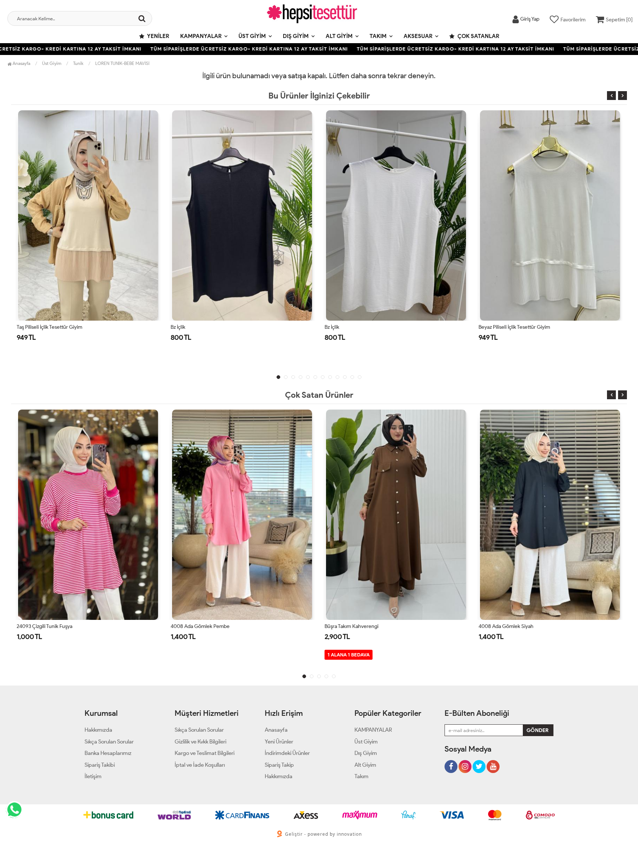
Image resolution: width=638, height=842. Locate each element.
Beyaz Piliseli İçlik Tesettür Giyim (514, 327)
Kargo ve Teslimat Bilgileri (204, 753)
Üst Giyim (252, 36)
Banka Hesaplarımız (108, 753)
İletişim (93, 776)
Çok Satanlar (477, 36)
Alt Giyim (339, 36)
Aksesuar (418, 36)
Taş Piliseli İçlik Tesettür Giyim (49, 327)
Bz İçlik (178, 327)
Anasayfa (20, 63)
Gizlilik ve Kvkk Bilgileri (200, 741)
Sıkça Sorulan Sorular (109, 741)
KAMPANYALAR (201, 36)
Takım (378, 36)
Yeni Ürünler (279, 741)
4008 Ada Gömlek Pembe (200, 626)
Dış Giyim (296, 36)
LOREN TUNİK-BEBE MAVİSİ (122, 63)
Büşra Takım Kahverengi (351, 626)
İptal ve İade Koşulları (200, 765)
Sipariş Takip (279, 765)
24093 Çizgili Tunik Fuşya (44, 626)
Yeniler (157, 36)
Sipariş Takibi (100, 765)
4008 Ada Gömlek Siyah (506, 626)
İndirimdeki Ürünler (287, 753)
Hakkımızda (98, 730)
